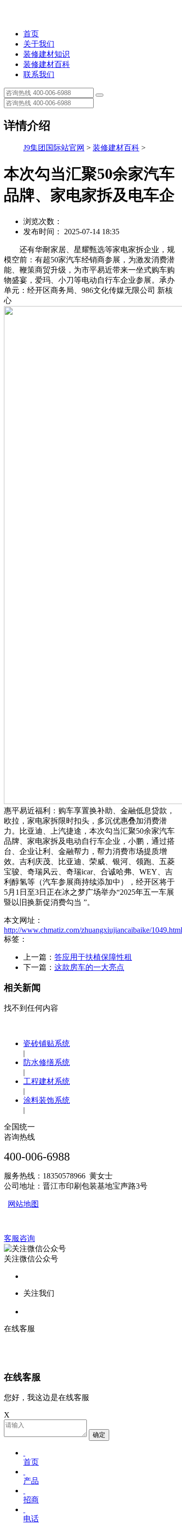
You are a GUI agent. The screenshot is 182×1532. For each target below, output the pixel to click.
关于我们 (38, 44)
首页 (31, 34)
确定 (99, 1434)
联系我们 (38, 74)
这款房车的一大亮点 (89, 967)
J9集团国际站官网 (53, 148)
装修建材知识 (46, 54)
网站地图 (23, 1204)
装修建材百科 (46, 64)
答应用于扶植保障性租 (93, 957)
